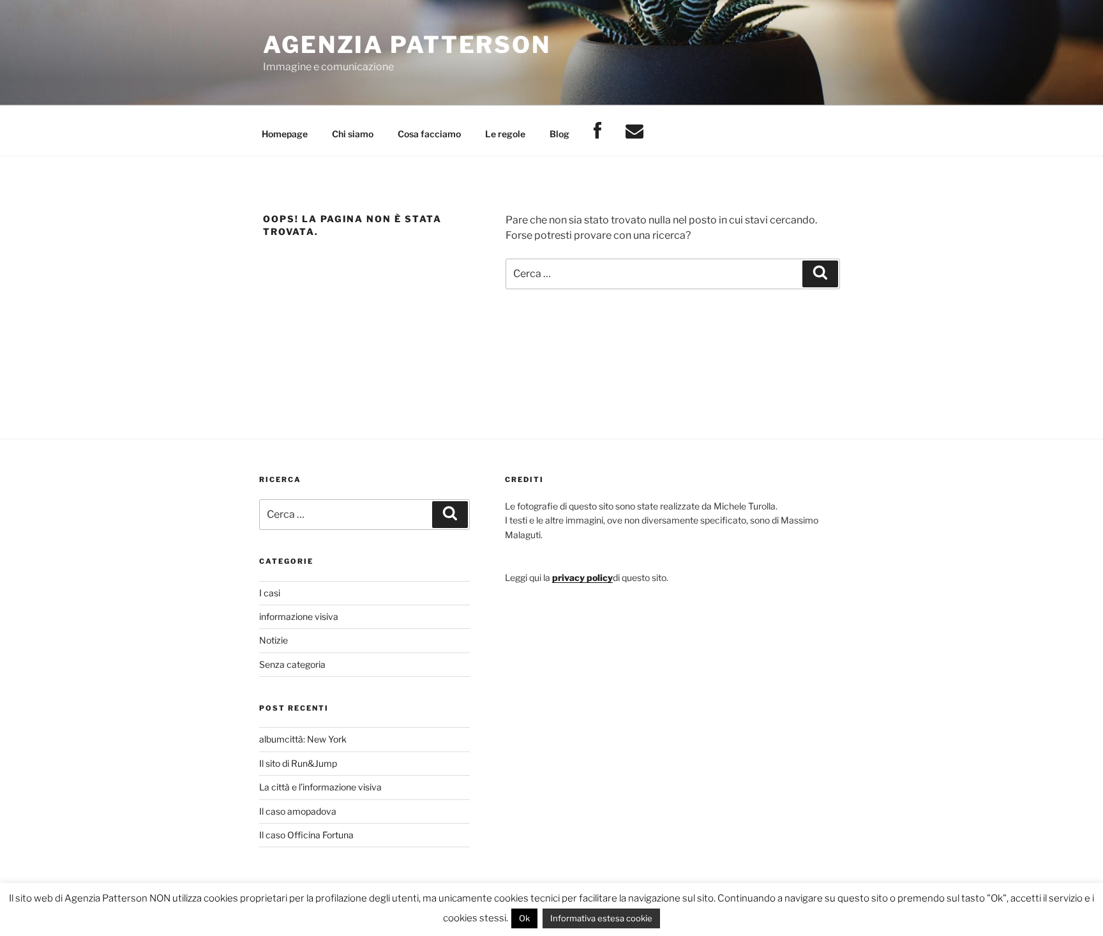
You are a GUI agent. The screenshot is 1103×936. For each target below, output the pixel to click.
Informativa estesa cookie (601, 918)
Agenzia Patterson (407, 45)
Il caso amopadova (297, 811)
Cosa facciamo (429, 133)
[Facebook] (597, 131)
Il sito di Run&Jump (298, 763)
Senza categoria (292, 664)
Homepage (285, 133)
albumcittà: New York (303, 739)
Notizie (273, 640)
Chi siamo (352, 133)
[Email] (634, 131)
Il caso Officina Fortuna (306, 834)
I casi (269, 592)
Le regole (505, 133)
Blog (559, 133)
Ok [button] (524, 918)
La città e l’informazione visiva (320, 786)
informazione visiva (298, 616)
